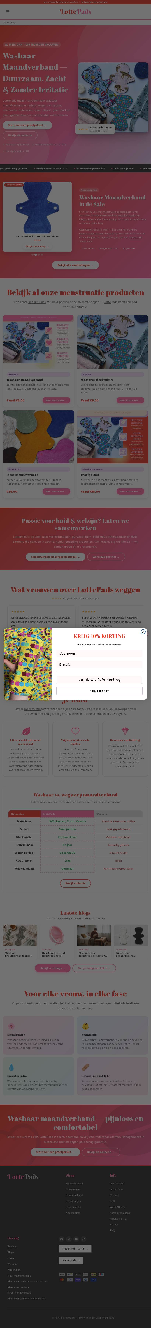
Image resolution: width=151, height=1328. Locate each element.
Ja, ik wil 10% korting (99, 679)
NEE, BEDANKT (99, 691)
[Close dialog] (143, 631)
